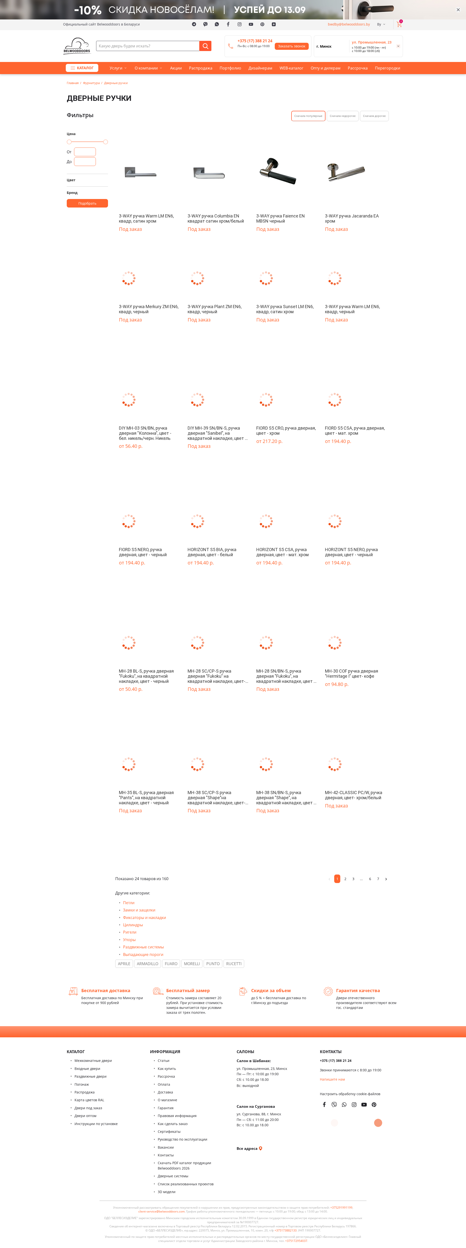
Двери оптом (85, 1115)
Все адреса (247, 1148)
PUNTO (213, 963)
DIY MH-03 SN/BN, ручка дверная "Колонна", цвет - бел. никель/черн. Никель (145, 433)
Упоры (129, 939)
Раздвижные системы (143, 947)
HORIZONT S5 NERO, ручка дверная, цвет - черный (351, 552)
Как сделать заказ (173, 1123)
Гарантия (166, 1108)
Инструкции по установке (96, 1123)
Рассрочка (358, 68)
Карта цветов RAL (89, 1100)
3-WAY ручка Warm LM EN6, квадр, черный (352, 309)
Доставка (165, 1092)
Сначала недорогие (343, 116)
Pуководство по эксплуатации (182, 1139)
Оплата (164, 1084)
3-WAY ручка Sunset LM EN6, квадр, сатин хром (285, 309)
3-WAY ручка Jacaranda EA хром (352, 218)
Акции (176, 68)
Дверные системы (173, 1176)
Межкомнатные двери (93, 1060)
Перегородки (387, 68)
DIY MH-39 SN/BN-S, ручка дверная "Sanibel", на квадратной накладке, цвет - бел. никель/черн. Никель (217, 433)
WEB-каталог (291, 68)
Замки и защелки (139, 910)
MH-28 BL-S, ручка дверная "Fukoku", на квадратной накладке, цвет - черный (146, 676)
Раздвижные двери (91, 1076)
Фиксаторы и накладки (144, 917)
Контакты (166, 1155)
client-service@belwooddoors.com (161, 1211)
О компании (146, 68)
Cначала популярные (308, 116)
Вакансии (166, 1147)
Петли (128, 902)
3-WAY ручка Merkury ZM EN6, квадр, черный (148, 309)
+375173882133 (286, 1230)
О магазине (167, 1100)
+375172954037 (296, 1241)
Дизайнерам (260, 68)
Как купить (167, 1068)
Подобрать (87, 203)
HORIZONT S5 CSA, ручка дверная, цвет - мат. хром (282, 552)
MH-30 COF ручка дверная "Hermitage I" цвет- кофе (351, 673)
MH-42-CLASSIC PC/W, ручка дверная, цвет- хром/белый (353, 795)
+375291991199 (341, 1208)
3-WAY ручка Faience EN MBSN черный (280, 218)
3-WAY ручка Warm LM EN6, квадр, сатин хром (146, 218)
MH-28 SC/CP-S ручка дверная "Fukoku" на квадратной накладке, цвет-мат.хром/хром (216, 676)
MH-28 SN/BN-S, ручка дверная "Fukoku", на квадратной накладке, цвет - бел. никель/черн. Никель (285, 676)
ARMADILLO (147, 963)
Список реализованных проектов (186, 1184)
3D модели (166, 1191)
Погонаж (82, 1084)
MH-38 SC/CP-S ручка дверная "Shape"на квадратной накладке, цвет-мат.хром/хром (216, 797)
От (69, 152)
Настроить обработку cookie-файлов (350, 1094)
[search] (205, 46)
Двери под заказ (88, 1108)
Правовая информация (177, 1115)
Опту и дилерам (326, 68)
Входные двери (87, 1068)
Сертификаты (169, 1131)
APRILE (124, 963)
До (69, 161)
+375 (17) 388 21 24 (255, 41)
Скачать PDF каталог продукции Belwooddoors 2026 (184, 1165)
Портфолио (230, 68)
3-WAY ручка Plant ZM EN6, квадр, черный (214, 309)
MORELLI (192, 963)
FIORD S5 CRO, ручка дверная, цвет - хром (286, 430)
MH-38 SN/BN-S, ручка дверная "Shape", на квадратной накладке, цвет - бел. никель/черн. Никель (285, 797)
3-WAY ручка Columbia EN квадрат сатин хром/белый (216, 218)
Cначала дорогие (374, 116)
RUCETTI (233, 963)
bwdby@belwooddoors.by (349, 24)
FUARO (171, 963)
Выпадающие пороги (143, 954)
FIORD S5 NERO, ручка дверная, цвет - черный (143, 552)
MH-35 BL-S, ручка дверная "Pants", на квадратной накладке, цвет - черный (146, 797)
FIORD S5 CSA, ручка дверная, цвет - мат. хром (355, 430)
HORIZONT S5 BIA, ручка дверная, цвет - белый (212, 552)
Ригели (129, 932)
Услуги (116, 68)
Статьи (163, 1060)
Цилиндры (133, 924)
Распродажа (200, 68)
